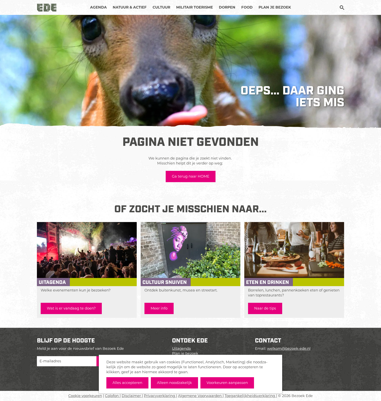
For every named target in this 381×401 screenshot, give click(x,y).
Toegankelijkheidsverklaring (250, 396)
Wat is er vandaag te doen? (71, 308)
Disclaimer (132, 396)
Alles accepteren (127, 383)
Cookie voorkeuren (85, 396)
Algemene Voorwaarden (200, 396)
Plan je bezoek (185, 353)
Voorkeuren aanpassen (227, 383)
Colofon (112, 396)
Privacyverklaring (160, 396)
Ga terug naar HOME (190, 176)
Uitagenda (181, 348)
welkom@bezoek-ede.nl (289, 348)
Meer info (159, 308)
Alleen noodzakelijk (174, 383)
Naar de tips (265, 308)
